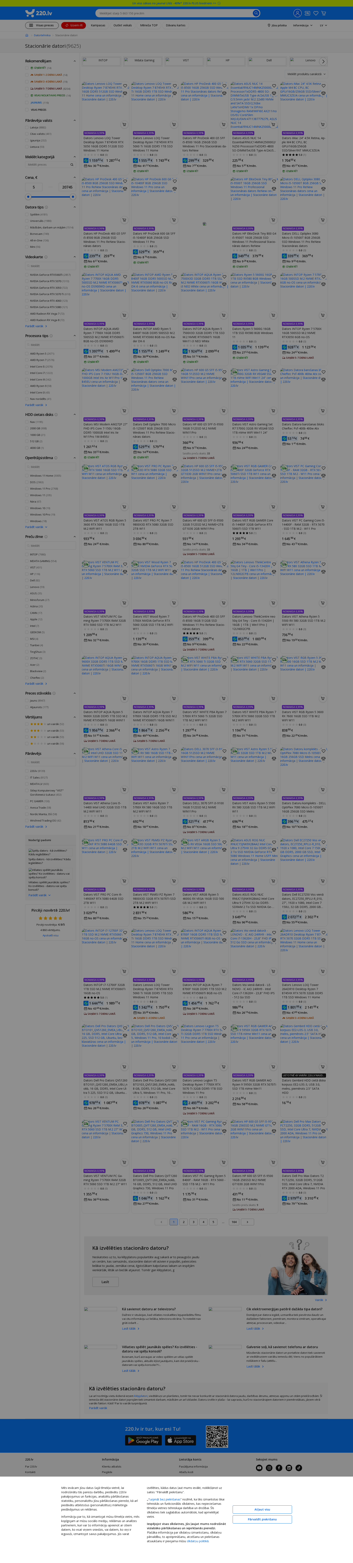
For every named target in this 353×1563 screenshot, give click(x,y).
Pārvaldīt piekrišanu (262, 1519)
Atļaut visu (262, 1509)
